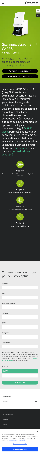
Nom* (4, 294)
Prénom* (5, 284)
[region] (20, 441)
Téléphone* (5, 313)
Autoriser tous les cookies (20, 449)
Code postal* (6, 343)
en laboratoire (22, 148)
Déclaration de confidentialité (17, 440)
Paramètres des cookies (20, 444)
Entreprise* (5, 333)
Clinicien (4, 323)
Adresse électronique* (9, 303)
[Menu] (3, 3)
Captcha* (5, 367)
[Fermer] (38, 432)
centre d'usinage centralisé (16, 153)
